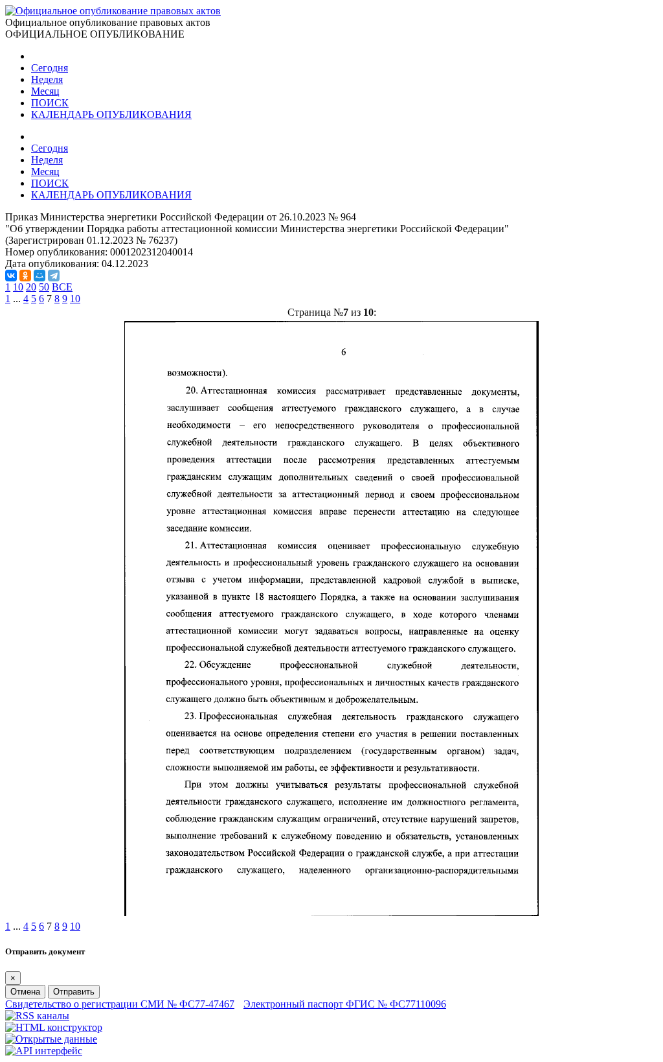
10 (18, 286)
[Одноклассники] (25, 275)
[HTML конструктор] (53, 1027)
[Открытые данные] (51, 1038)
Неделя (47, 79)
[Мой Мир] (39, 275)
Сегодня (49, 67)
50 (44, 286)
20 (31, 286)
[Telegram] (54, 275)
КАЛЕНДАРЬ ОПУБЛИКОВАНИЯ (111, 114)
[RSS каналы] (37, 1015)
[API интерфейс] (43, 1050)
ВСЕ (62, 286)
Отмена (25, 992)
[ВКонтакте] (11, 275)
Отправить (74, 992)
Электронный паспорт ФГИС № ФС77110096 (344, 1003)
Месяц (45, 91)
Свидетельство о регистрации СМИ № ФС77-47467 (119, 1003)
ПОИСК (50, 102)
